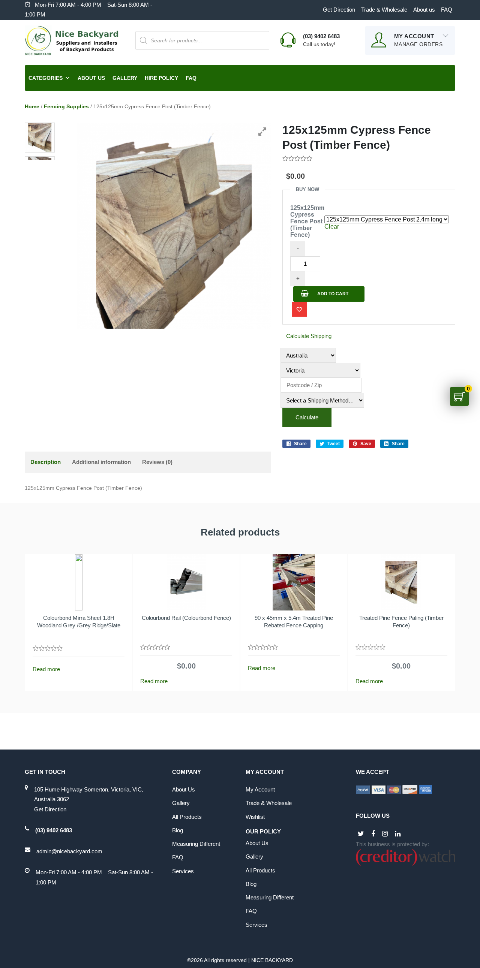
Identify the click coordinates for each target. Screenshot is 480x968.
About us (424, 9)
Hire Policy (161, 78)
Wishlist (255, 817)
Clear (331, 226)
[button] (299, 309)
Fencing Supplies (66, 106)
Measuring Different (196, 844)
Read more (46, 669)
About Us (91, 78)
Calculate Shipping (309, 336)
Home (32, 106)
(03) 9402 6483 (53, 830)
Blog (177, 830)
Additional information (101, 462)
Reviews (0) (157, 462)
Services (183, 871)
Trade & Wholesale (384, 9)
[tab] (45, 462)
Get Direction (339, 9)
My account (260, 789)
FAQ (446, 9)
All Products (187, 817)
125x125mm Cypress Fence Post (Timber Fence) (307, 221)
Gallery (124, 78)
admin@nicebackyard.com (69, 851)
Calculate (307, 417)
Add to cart (332, 293)
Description (45, 462)
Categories (45, 78)
